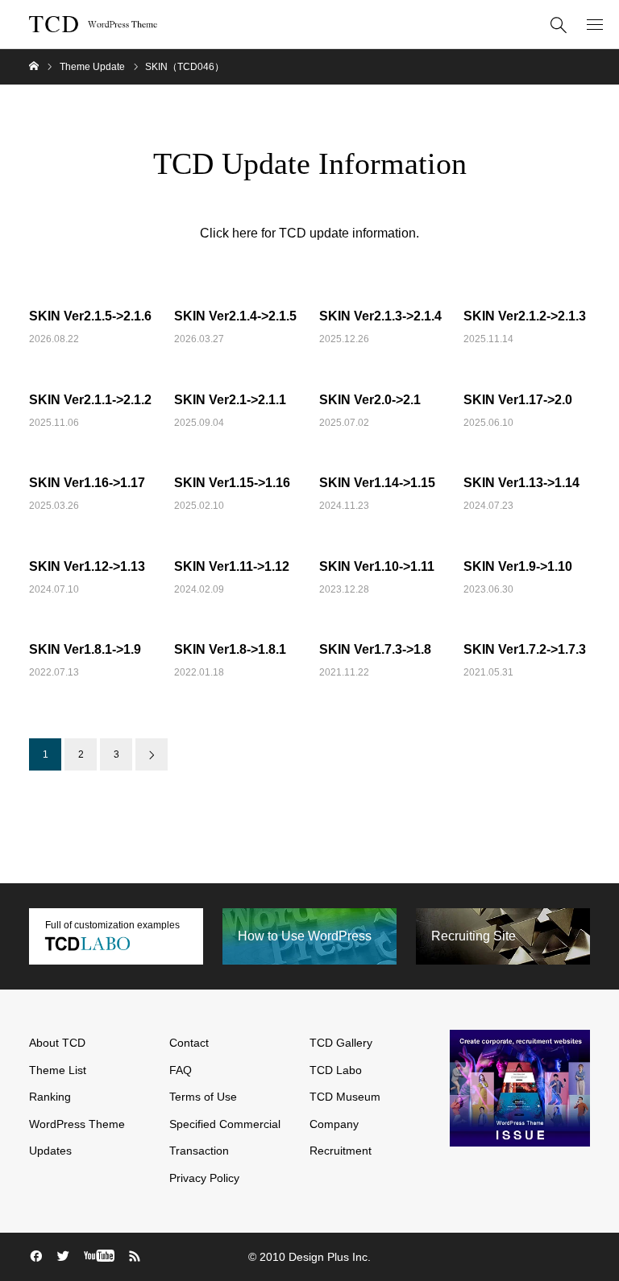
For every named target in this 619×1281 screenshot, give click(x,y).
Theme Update (92, 66)
